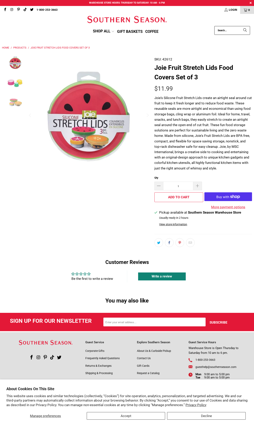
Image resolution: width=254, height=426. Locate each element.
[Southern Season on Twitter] (32, 10)
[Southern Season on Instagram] (12, 10)
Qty (156, 177)
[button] (103, 31)
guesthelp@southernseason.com (215, 367)
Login (233, 9)
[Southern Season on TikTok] (25, 10)
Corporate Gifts (94, 350)
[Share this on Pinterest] (179, 242)
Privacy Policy (196, 405)
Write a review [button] (162, 276)
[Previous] (30, 115)
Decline (206, 416)
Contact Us (144, 358)
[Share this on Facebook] (169, 242)
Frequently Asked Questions (102, 358)
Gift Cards (143, 365)
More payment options (228, 207)
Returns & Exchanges (98, 365)
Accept (126, 416)
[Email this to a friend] (190, 242)
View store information (173, 224)
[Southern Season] (127, 20)
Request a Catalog (148, 373)
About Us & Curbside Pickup (154, 350)
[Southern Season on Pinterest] (18, 10)
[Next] (147, 115)
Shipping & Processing (99, 373)
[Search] (245, 30)
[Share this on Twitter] (158, 242)
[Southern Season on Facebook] (5, 10)
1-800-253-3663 (47, 9)
